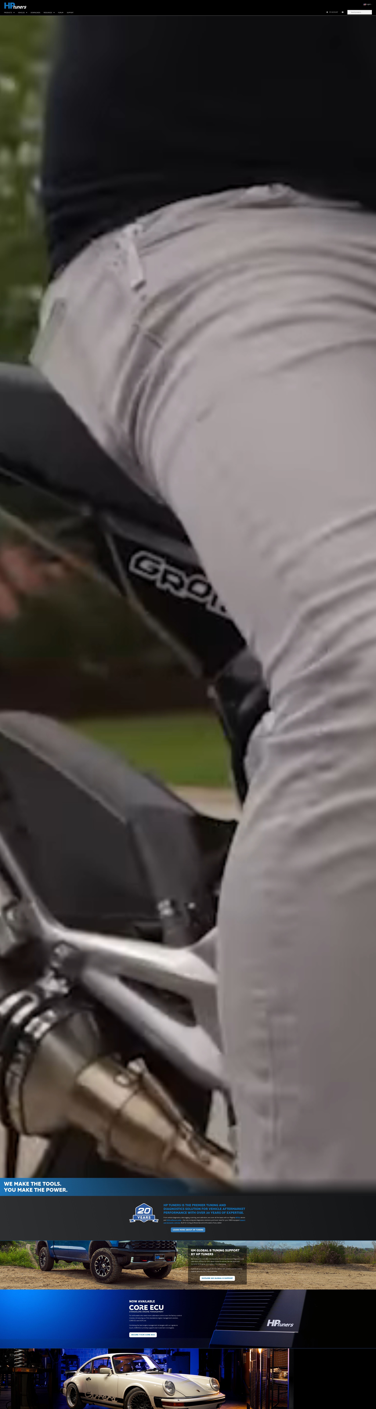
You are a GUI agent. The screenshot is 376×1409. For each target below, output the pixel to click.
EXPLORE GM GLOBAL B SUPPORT (217, 1278)
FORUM (60, 13)
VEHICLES (21, 13)
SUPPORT (70, 13)
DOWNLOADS (35, 13)
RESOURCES (48, 13)
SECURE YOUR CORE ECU (143, 1334)
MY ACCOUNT (333, 12)
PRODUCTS (8, 13)
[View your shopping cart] (342, 12)
